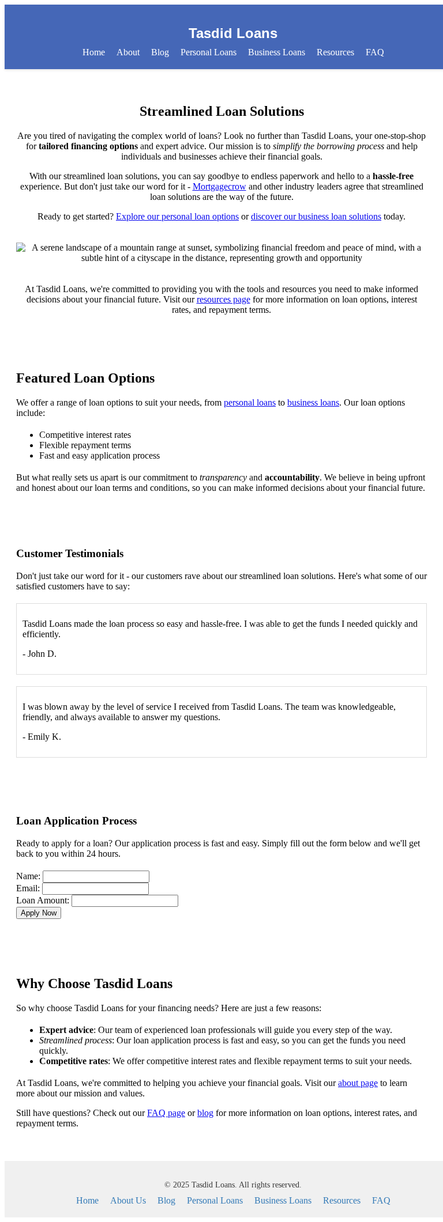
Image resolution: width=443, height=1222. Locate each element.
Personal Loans (208, 52)
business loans (313, 402)
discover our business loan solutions (316, 216)
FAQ (375, 52)
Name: (28, 876)
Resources (335, 52)
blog (205, 1113)
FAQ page (166, 1113)
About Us (128, 1200)
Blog (160, 52)
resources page (223, 299)
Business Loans (276, 52)
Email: (28, 888)
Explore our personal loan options (177, 216)
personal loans (250, 402)
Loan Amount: (42, 900)
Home (93, 52)
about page (358, 1083)
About (128, 52)
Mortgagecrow (219, 186)
